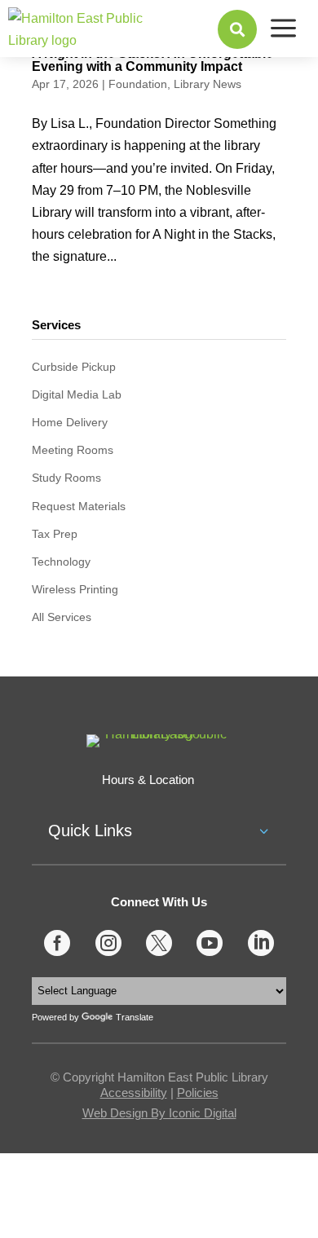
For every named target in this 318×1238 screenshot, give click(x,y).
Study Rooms (66, 477)
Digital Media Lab (76, 394)
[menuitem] (237, 29)
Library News (207, 83)
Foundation (137, 83)
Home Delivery (70, 422)
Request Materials (79, 506)
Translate (134, 1017)
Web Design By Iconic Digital (159, 1113)
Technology (61, 561)
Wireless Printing (75, 589)
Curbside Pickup (74, 366)
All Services (61, 616)
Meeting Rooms (72, 449)
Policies (198, 1092)
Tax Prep (54, 533)
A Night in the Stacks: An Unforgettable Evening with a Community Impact (152, 59)
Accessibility (133, 1092)
